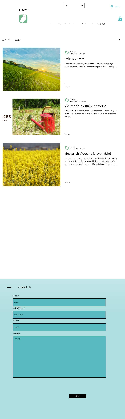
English (17, 40)
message (16, 333)
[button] (120, 18)
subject (16, 321)
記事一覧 (6, 40)
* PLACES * (23, 10)
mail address (18, 308)
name (15, 296)
